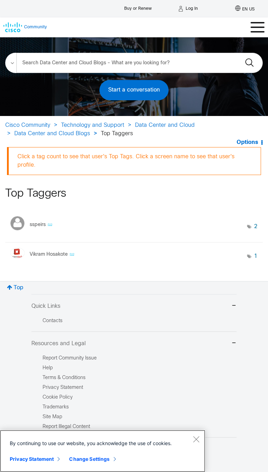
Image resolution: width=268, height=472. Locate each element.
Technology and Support (92, 125)
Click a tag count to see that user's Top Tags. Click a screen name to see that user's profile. (125, 161)
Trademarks (56, 407)
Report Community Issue (70, 358)
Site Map (52, 417)
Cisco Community (27, 125)
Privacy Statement (32, 459)
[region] (102, 451)
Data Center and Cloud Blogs (52, 133)
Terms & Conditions (64, 378)
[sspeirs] (34, 232)
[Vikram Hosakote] (45, 260)
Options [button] (247, 142)
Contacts (52, 321)
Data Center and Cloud (165, 125)
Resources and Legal (58, 343)
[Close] (196, 439)
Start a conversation (134, 90)
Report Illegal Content (66, 426)
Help (48, 368)
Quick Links (45, 306)
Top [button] (18, 287)
